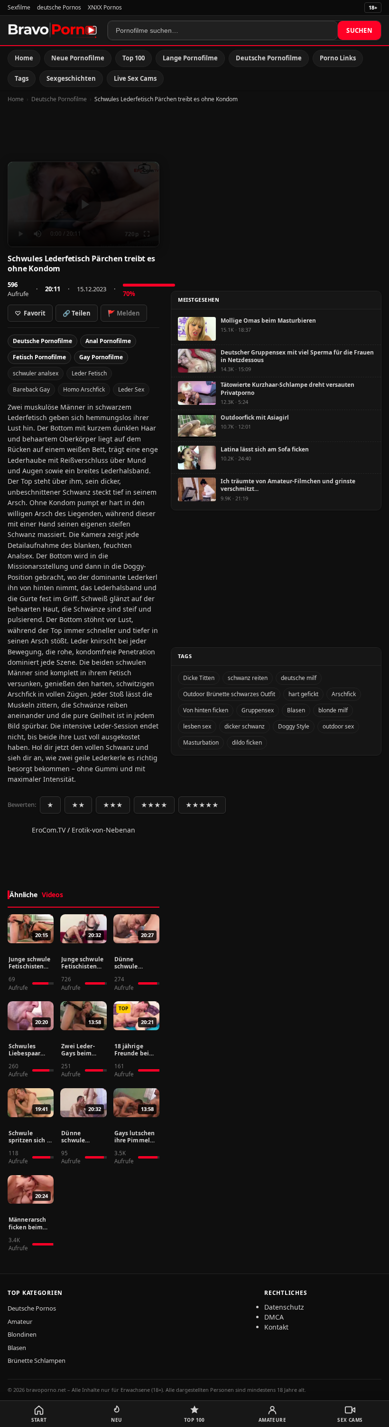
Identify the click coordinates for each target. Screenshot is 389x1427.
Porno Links (338, 58)
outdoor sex (338, 726)
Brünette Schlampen (36, 1360)
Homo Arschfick (84, 389)
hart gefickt (303, 694)
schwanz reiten (248, 678)
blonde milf (333, 710)
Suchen (359, 30)
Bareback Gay (31, 389)
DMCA (274, 1317)
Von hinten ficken (205, 710)
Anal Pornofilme (108, 341)
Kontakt (276, 1326)
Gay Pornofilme (101, 357)
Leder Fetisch (89, 373)
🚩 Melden (124, 313)
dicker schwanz (244, 726)
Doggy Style (293, 726)
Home (24, 58)
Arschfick (344, 694)
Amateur (20, 1321)
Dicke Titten (198, 678)
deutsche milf (298, 678)
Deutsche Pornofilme (269, 58)
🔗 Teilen (77, 313)
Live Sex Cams (135, 78)
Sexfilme (19, 7)
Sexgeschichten (71, 78)
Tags (21, 78)
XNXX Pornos (105, 7)
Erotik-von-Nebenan (103, 829)
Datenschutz (284, 1307)
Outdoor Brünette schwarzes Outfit (229, 694)
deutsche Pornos (59, 7)
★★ (78, 805)
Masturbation (201, 742)
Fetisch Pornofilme (39, 357)
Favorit (30, 313)
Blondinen (22, 1334)
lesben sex (197, 726)
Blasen (296, 710)
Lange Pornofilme (190, 58)
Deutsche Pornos (32, 1308)
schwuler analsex (35, 373)
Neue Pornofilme (77, 58)
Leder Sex (131, 389)
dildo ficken (247, 742)
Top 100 (133, 58)
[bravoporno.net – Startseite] (53, 30)
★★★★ (154, 805)
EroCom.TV (48, 829)
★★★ (113, 805)
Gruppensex (257, 710)
